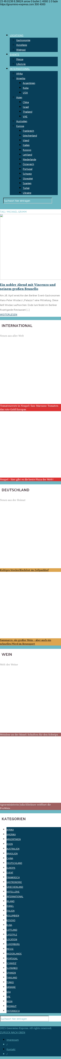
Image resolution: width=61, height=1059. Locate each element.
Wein (9, 1001)
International (15, 896)
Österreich (28, 164)
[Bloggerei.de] (6, 1024)
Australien (21, 121)
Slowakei (28, 178)
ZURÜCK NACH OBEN (12, 1032)
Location (12, 939)
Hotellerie (21, 44)
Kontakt (11, 1049)
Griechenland (30, 135)
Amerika (20, 78)
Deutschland (14, 863)
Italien (26, 145)
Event (10, 873)
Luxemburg (13, 944)
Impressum (13, 1039)
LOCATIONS (16, 35)
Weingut (21, 49)
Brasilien (12, 853)
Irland (26, 140)
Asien (19, 97)
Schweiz (27, 173)
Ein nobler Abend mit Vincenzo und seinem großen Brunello (28, 287)
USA (25, 92)
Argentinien (29, 83)
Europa (20, 126)
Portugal (27, 168)
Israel (26, 106)
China (26, 102)
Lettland (27, 154)
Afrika (19, 73)
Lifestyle (21, 64)
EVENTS (14, 54)
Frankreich (28, 130)
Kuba (25, 87)
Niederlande (29, 159)
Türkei (26, 188)
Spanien (27, 183)
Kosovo (27, 149)
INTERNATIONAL (20, 68)
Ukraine (27, 192)
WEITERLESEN (8, 314)
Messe (19, 59)
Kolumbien (13, 915)
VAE (25, 116)
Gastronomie (23, 40)
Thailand (27, 111)
